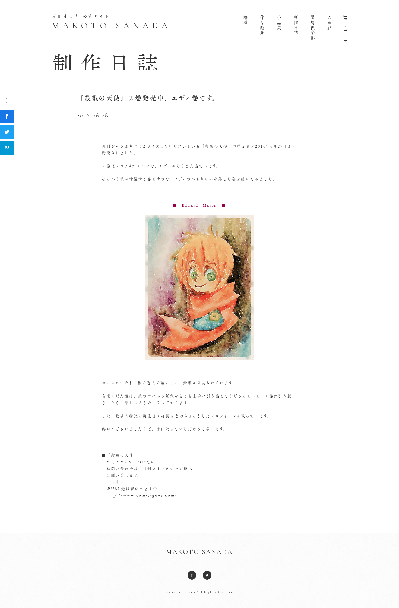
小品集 (279, 22)
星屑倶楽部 (313, 28)
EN (345, 28)
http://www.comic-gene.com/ (141, 495)
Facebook (7, 116)
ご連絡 (329, 22)
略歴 (245, 20)
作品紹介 (262, 25)
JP (345, 18)
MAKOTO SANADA (199, 552)
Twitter (7, 132)
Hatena (7, 148)
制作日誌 (296, 25)
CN (345, 39)
